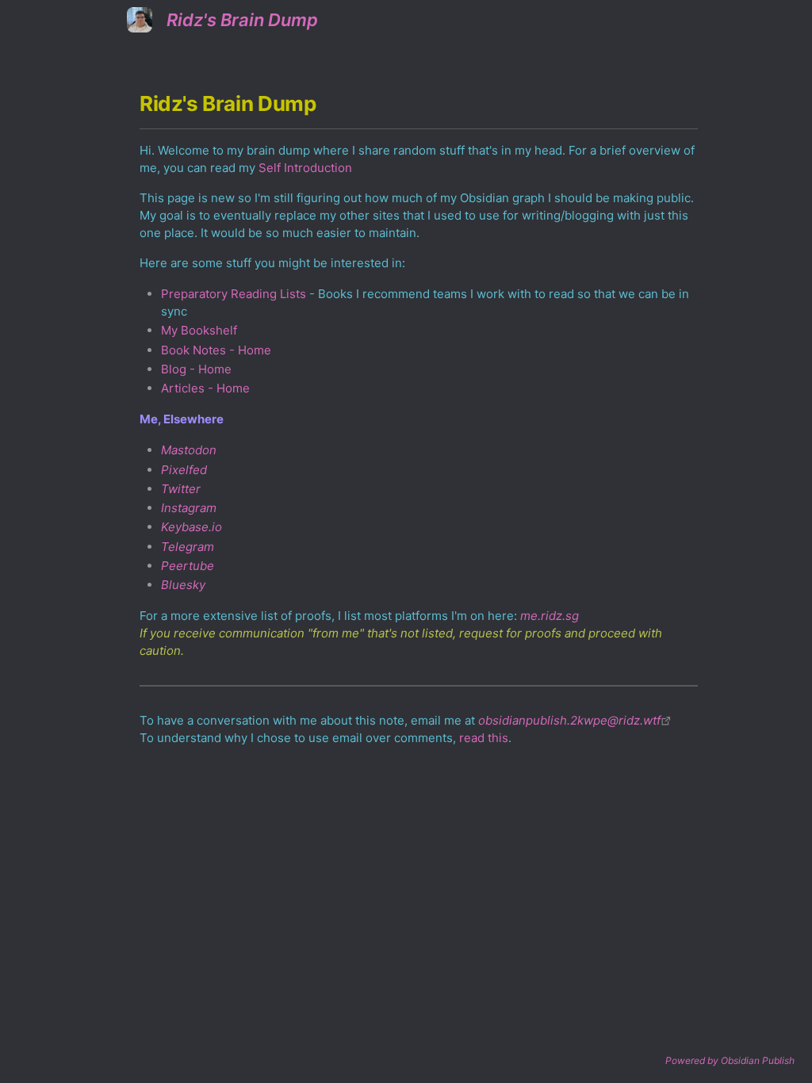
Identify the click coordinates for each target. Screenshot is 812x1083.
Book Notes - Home (216, 350)
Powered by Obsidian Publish (730, 1060)
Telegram (187, 546)
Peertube (187, 565)
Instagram (188, 507)
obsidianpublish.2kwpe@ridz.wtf (569, 720)
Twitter (181, 488)
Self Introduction (305, 167)
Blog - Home (196, 369)
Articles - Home (205, 388)
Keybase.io (191, 526)
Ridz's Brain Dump (242, 20)
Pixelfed (184, 469)
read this (483, 737)
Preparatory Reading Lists (233, 293)
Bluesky (183, 584)
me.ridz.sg (549, 615)
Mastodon (188, 449)
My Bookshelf (199, 330)
